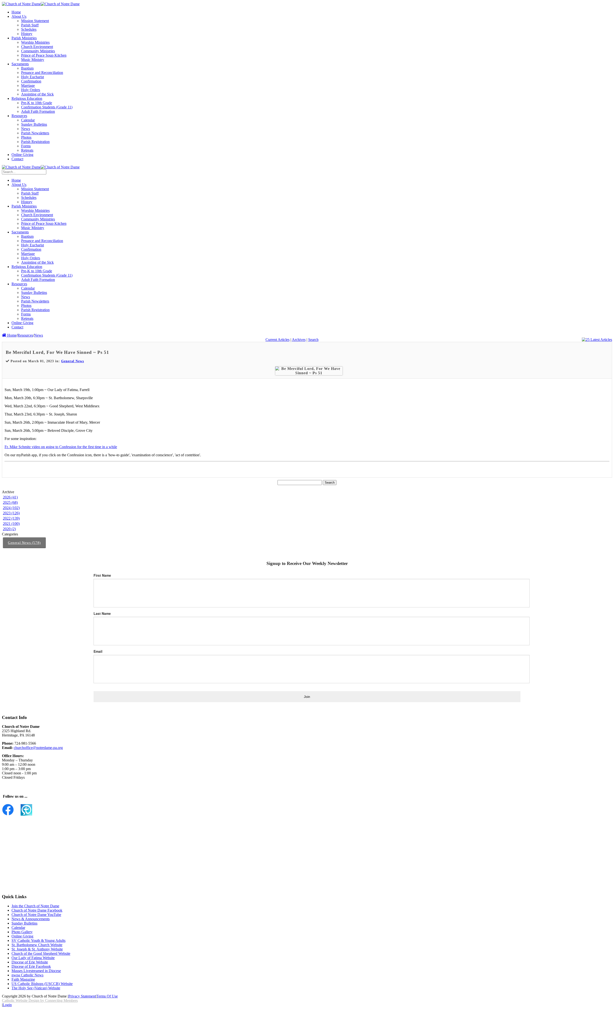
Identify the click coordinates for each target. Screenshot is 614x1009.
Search (313, 340)
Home (11, 335)
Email (98, 651)
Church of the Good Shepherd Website (41, 953)
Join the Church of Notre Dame (35, 906)
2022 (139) (11, 518)
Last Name (102, 613)
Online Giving (22, 936)
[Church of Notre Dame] (21, 4)
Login (7, 1005)
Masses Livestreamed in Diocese (36, 971)
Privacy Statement (82, 996)
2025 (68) (10, 502)
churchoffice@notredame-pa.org (38, 748)
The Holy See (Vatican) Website (36, 988)
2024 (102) (11, 508)
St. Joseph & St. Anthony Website (37, 949)
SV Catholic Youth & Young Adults (38, 940)
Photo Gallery (22, 932)
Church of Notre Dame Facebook (37, 910)
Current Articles (277, 340)
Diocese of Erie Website (30, 962)
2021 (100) (11, 524)
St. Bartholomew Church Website (37, 945)
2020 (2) (9, 529)
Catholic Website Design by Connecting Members (40, 1000)
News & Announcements (31, 919)
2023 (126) (11, 513)
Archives (299, 340)
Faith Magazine (23, 979)
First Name (102, 575)
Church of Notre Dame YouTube (36, 915)
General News (72, 361)
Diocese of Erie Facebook (31, 966)
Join (307, 697)
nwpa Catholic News (27, 975)
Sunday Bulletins (24, 923)
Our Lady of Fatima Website (33, 958)
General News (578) (24, 543)
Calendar (18, 928)
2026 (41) (10, 497)
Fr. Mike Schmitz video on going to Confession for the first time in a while (61, 447)
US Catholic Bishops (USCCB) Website (42, 984)
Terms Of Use (107, 996)
